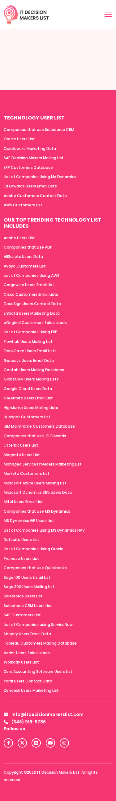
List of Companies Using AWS (31, 275)
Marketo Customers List (26, 473)
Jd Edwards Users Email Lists (30, 186)
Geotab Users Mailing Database (34, 369)
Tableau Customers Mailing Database (40, 643)
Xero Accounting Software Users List (38, 671)
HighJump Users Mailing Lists (31, 407)
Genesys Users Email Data (29, 360)
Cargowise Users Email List (29, 284)
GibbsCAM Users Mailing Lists (31, 379)
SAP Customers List (22, 615)
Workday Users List (21, 662)
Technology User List (34, 117)
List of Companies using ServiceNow (38, 624)
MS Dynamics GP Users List (29, 520)
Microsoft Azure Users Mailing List (35, 483)
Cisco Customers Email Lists (31, 294)
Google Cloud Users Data (28, 388)
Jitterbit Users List (21, 445)
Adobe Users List (19, 238)
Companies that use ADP (28, 247)
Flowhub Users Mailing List (28, 341)
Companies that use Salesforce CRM (39, 129)
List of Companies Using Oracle (33, 548)
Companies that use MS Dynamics (37, 511)
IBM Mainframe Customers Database (39, 426)
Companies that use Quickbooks (35, 567)
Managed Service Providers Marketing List (43, 464)
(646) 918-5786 (28, 722)
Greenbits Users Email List (28, 398)
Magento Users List (22, 454)
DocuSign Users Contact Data (32, 303)
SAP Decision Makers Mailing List (34, 157)
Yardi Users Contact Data (28, 681)
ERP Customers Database (28, 167)
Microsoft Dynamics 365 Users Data (38, 492)
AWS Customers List (23, 205)
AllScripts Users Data (23, 256)
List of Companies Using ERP (30, 332)
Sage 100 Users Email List (27, 577)
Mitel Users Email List (23, 501)
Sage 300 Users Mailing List (29, 586)
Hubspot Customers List (27, 417)
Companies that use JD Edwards (35, 436)
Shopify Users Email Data (27, 634)
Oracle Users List (19, 139)
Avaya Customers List (25, 266)
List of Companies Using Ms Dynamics (40, 176)
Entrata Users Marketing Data (32, 313)
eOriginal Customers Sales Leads (35, 322)
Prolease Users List (21, 558)
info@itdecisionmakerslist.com (47, 714)
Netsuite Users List (21, 539)
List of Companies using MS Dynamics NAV (44, 530)
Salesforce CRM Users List (28, 605)
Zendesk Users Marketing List (31, 690)
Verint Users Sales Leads (27, 652)
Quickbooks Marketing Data (30, 148)
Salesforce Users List (23, 596)
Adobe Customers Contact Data (35, 195)
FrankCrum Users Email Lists (30, 350)
